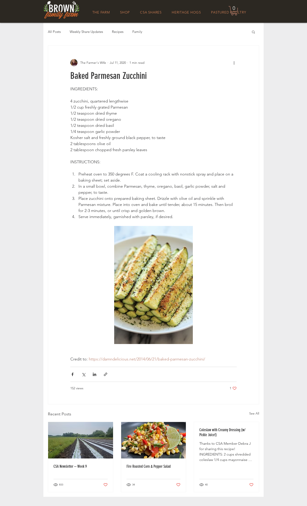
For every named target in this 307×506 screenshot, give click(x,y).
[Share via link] (105, 374)
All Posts (54, 32)
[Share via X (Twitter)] (83, 374)
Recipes (117, 32)
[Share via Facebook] (72, 374)
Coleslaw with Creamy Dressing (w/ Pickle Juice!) (222, 432)
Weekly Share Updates (86, 32)
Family (137, 32)
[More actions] (234, 62)
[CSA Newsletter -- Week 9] (80, 440)
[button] (234, 10)
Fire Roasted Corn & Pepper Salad (149, 466)
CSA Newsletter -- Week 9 (70, 466)
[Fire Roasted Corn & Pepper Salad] (153, 440)
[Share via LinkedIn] (94, 374)
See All (254, 413)
